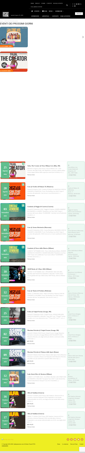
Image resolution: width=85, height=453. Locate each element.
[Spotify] (77, 4)
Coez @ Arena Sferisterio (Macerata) (39, 227)
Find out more (31, 174)
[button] (67, 5)
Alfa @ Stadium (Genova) (35, 393)
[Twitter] (81, 4)
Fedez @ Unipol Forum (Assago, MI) (39, 311)
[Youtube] (75, 6)
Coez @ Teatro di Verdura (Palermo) (39, 291)
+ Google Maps (72, 174)
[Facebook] (73, 4)
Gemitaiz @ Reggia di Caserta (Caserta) (40, 206)
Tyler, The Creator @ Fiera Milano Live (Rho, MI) (67, 41)
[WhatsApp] (73, 6)
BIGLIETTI (14, 37)
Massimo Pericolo (65, 109)
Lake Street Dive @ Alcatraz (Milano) (7, 43)
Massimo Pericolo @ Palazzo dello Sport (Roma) (43, 352)
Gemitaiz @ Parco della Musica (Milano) (40, 248)
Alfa (61, 132)
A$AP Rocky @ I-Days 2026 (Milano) (37, 43)
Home (1, 21)
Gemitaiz (7, 89)
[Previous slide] (2, 37)
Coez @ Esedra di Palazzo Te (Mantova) (40, 186)
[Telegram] (79, 4)
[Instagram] (75, 4)
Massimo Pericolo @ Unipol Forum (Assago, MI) (43, 330)
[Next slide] (83, 37)
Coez (33, 68)
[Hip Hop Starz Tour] (5, 14)
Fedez (33, 111)
